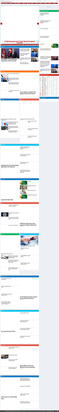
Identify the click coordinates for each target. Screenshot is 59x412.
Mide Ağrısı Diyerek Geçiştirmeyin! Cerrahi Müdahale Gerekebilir (13, 131)
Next (38, 23)
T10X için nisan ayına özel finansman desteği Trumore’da (14, 348)
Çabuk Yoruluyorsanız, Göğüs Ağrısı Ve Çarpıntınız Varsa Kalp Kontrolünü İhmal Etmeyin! (13, 122)
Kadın (19, 3)
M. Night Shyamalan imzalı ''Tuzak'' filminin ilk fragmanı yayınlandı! (20, 42)
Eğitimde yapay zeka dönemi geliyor (25, 386)
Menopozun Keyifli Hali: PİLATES (24, 312)
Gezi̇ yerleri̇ (7, 3)
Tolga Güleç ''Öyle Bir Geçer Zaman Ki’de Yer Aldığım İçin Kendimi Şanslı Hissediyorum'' (25, 171)
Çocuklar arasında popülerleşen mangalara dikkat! (24, 394)
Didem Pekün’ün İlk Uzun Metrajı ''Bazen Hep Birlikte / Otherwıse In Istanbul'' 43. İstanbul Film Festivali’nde (6, 303)
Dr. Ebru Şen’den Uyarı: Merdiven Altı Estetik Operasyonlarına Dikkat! (25, 329)
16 (37, 44)
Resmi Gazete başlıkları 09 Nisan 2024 (14, 73)
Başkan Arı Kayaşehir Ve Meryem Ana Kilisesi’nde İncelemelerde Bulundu (14, 83)
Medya (50, 3)
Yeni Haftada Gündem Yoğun (44, 28)
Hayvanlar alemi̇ (16, 3)
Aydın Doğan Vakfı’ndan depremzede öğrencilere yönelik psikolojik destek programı (13, 261)
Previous (1, 23)
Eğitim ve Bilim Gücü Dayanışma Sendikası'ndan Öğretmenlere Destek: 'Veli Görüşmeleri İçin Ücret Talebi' (25, 379)
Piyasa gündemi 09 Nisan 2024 (31, 185)
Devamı (3, 61)
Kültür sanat (37, 3)
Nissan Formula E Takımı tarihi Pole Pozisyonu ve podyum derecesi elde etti (14, 218)
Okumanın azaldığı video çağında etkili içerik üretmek (25, 264)
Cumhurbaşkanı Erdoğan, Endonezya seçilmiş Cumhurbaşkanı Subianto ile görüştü (14, 79)
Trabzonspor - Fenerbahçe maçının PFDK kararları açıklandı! (13, 206)
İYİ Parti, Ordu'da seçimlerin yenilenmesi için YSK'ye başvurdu (24, 63)
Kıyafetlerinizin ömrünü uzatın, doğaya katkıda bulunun (24, 321)
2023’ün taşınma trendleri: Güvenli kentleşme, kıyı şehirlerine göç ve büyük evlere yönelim (13, 256)
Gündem (11, 3)
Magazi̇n (42, 3)
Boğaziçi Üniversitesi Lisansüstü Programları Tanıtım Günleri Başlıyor (25, 402)
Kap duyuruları (25, 3)
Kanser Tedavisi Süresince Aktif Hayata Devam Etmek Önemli (44, 37)
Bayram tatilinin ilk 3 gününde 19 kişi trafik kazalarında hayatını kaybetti (45, 49)
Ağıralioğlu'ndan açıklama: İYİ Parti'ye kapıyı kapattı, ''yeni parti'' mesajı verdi (25, 59)
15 (35, 44)
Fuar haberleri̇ (3, 3)
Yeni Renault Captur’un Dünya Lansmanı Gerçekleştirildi (13, 368)
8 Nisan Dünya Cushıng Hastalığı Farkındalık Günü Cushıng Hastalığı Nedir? (13, 127)
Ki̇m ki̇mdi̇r (29, 3)
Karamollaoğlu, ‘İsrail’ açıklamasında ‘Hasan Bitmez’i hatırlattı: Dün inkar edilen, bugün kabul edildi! (45, 57)
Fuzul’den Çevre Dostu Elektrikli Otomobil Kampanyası (13, 360)
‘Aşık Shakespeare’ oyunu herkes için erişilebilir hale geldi (6, 295)
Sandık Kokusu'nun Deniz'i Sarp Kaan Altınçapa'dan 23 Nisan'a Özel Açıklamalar (25, 147)
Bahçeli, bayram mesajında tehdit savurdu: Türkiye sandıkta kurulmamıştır (25, 54)
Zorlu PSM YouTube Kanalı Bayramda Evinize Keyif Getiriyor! (25, 155)
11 (25, 44)
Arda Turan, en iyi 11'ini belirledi (13, 225)
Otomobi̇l (55, 3)
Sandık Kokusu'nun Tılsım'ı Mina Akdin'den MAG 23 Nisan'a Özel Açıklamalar (44, 14)
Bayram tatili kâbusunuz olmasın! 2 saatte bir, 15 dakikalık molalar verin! (13, 268)
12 (28, 44)
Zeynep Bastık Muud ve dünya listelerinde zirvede (24, 163)
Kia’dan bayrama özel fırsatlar (13, 355)
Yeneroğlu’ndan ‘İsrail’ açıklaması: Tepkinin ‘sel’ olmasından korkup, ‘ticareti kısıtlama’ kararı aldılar (25, 49)
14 (32, 44)
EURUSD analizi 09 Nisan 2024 (31, 190)
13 (30, 44)
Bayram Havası (29, 181)
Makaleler (46, 3)
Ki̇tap (32, 3)
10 (23, 44)
